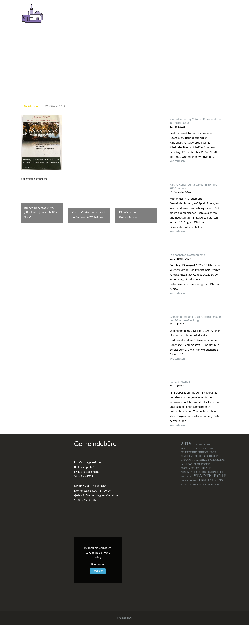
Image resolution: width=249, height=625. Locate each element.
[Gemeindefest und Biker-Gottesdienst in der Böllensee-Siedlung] (196, 308)
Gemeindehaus (189, 452)
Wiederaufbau (211, 484)
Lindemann (187, 460)
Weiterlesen (196, 161)
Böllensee (205, 445)
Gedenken (207, 448)
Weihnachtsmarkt (191, 484)
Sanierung (186, 477)
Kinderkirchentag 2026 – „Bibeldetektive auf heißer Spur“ (195, 121)
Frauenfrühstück (180, 382)
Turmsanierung (210, 480)
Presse (206, 468)
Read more (98, 564)
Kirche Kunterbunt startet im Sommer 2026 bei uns (194, 186)
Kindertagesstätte (158, 14)
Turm (193, 481)
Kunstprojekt (211, 456)
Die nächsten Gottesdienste (187, 254)
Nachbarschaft (216, 460)
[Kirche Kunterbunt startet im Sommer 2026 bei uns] (196, 176)
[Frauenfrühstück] (196, 373)
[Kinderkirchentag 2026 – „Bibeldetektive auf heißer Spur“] (196, 110)
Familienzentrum (190, 448)
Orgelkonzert (202, 464)
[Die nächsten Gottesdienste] (196, 246)
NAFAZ (186, 463)
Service (220, 14)
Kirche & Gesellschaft (191, 14)
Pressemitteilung (191, 472)
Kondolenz (187, 456)
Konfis (198, 456)
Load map (97, 571)
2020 (195, 445)
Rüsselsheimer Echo (213, 472)
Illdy (129, 617)
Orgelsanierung (190, 468)
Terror (184, 481)
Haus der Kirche (207, 452)
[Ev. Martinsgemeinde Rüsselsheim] (32, 13)
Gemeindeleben (126, 14)
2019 (186, 443)
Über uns (100, 14)
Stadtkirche (210, 476)
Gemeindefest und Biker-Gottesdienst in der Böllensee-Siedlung (195, 318)
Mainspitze (200, 460)
